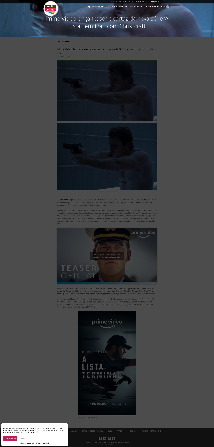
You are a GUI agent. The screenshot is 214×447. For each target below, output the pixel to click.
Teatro (100, 7)
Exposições (114, 7)
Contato (144, 1)
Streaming (152, 7)
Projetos (131, 1)
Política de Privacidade (27, 443)
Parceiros (138, 1)
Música (93, 7)
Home (107, 1)
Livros (130, 7)
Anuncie (125, 1)
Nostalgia (161, 7)
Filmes (106, 7)
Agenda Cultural (140, 7)
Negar (22, 439)
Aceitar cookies (10, 439)
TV (126, 7)
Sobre (120, 1)
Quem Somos (114, 1)
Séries (121, 7)
